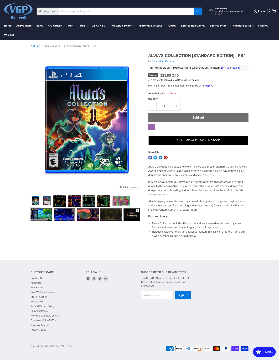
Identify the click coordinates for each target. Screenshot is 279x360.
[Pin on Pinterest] (166, 157)
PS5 (83, 25)
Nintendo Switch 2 (150, 25)
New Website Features (44, 292)
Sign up (225, 67)
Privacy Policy (38, 329)
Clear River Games (163, 61)
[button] (198, 80)
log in (236, 67)
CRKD (172, 25)
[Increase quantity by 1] (176, 106)
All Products (23, 25)
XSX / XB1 (98, 25)
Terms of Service (40, 325)
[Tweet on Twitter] (155, 157)
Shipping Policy (39, 311)
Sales (39, 25)
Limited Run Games (193, 25)
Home (7, 25)
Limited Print (218, 25)
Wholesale (37, 301)
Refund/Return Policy (43, 306)
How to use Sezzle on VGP (45, 315)
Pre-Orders (55, 25)
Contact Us (37, 278)
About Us (36, 282)
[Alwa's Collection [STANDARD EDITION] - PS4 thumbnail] (35, 200)
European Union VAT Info (45, 320)
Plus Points (37, 287)
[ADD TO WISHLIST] (151, 127)
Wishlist (9, 35)
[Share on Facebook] (150, 157)
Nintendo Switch (122, 25)
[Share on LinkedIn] (160, 157)
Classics (263, 25)
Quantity (153, 99)
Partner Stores (242, 25)
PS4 (71, 25)
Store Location (39, 296)
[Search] (198, 11)
